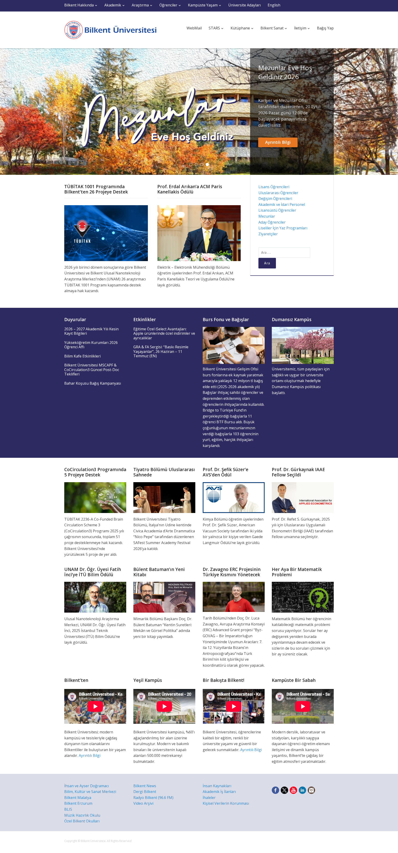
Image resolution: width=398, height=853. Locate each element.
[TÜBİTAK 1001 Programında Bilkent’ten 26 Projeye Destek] (106, 232)
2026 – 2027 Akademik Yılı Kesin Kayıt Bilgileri (91, 331)
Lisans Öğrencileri (273, 186)
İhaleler (209, 797)
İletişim (300, 28)
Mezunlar (266, 216)
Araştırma (140, 5)
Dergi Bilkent (144, 791)
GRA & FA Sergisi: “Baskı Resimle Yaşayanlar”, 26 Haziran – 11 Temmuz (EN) (160, 351)
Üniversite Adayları (244, 5)
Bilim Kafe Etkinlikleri (82, 356)
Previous (8, 111)
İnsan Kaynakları (217, 785)
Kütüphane (240, 28)
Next (389, 111)
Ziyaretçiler (268, 233)
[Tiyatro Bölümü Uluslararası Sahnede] (164, 497)
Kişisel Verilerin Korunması (226, 803)
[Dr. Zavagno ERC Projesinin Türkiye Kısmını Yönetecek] (234, 596)
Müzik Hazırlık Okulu (82, 815)
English (274, 5)
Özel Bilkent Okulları (82, 821)
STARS (214, 28)
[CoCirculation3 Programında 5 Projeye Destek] (95, 497)
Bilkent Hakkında (79, 5)
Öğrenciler (168, 5)
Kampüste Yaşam (203, 5)
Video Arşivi (143, 803)
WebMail (194, 28)
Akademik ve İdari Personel (281, 204)
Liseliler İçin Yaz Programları (282, 228)
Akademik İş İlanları (219, 791)
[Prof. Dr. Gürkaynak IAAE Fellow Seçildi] (303, 497)
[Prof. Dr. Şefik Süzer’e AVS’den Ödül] (234, 497)
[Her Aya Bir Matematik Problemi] (303, 596)
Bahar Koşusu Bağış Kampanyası (92, 383)
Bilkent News (144, 785)
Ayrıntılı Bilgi (278, 142)
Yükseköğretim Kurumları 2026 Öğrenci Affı (91, 345)
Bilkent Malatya (77, 797)
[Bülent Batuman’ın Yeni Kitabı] (164, 596)
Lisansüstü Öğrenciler (277, 210)
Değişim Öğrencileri (275, 198)
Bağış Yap (325, 28)
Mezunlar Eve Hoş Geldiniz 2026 (285, 72)
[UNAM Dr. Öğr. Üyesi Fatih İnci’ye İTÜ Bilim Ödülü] (95, 596)
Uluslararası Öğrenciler (278, 192)
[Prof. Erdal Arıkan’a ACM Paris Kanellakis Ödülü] (199, 232)
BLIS (68, 809)
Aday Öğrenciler (272, 222)
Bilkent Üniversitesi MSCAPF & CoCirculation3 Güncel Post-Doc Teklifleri (91, 370)
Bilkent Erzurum (78, 803)
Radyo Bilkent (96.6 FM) (153, 797)
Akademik (112, 5)
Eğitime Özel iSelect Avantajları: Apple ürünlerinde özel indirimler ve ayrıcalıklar (164, 333)
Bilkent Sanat (272, 28)
